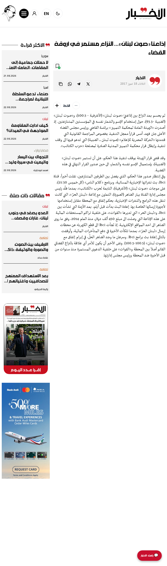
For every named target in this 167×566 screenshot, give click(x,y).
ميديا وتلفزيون (126, 66)
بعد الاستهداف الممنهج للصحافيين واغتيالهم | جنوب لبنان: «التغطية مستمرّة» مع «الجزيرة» (26, 278)
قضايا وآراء (41, 150)
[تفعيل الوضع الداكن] (58, 13)
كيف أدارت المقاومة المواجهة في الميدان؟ (27, 128)
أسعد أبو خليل (40, 170)
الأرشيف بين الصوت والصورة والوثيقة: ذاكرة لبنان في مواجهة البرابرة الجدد (26, 247)
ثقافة (44, 238)
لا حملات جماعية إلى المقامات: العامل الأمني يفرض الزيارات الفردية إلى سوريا (26, 65)
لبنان (45, 119)
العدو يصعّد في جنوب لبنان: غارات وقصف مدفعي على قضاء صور (26, 215)
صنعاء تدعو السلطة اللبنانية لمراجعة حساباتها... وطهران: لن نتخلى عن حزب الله (28, 96)
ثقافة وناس (153, 66)
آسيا (45, 87)
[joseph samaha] (9, 13)
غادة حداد (42, 257)
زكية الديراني (41, 289)
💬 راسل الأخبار (149, 555)
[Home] (145, 14)
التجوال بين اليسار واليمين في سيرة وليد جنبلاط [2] (28, 159)
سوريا (44, 56)
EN (46, 13)
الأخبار (140, 78)
